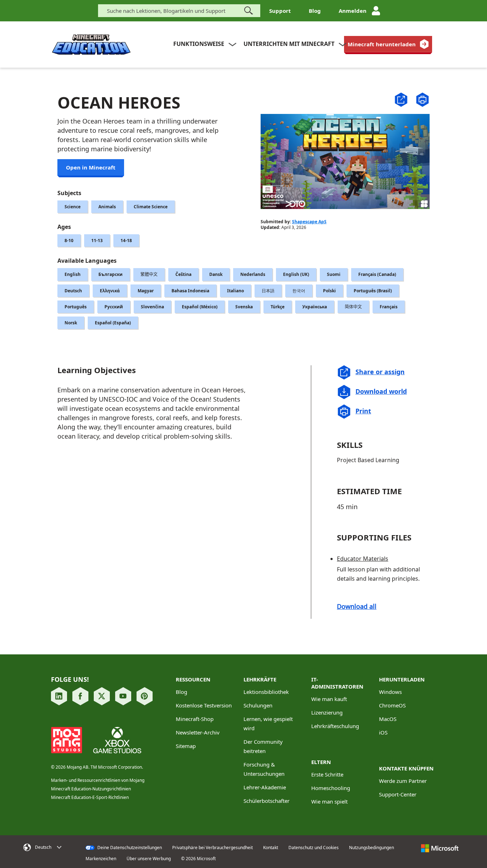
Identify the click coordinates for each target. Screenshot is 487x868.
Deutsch (73, 291)
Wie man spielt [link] (329, 801)
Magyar (146, 291)
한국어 (298, 291)
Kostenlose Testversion (204, 705)
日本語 (268, 291)
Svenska (244, 307)
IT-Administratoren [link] (337, 683)
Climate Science (151, 207)
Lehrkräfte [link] (260, 679)
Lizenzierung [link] (327, 712)
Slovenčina (152, 307)
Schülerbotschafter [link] (266, 800)
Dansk (215, 274)
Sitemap (186, 745)
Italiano (235, 291)
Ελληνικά (110, 291)
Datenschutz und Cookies (313, 848)
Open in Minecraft (91, 167)
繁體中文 (149, 274)
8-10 (69, 240)
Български (110, 274)
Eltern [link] (321, 761)
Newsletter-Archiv (198, 732)
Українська (314, 307)
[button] (401, 99)
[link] (388, 44)
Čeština (183, 274)
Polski (329, 291)
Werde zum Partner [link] (403, 780)
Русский (113, 307)
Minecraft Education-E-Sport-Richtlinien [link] (90, 797)
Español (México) (199, 307)
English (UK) (296, 274)
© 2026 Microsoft (198, 859)
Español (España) (113, 323)
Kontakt (270, 848)
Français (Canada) (377, 274)
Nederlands (252, 274)
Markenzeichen (101, 859)
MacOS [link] (387, 718)
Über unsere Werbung (149, 859)
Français (389, 307)
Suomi (333, 274)
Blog (315, 10)
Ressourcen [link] (193, 679)
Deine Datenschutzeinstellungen (129, 848)
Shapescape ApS (309, 222)
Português (76, 307)
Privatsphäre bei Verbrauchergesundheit (212, 848)
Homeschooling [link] (330, 787)
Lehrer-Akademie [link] (265, 787)
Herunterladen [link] (402, 679)
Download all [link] (356, 606)
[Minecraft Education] (91, 44)
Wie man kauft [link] (329, 698)
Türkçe (277, 307)
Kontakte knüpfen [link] (406, 768)
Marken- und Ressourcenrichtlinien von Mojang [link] (97, 780)
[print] (422, 100)
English (73, 274)
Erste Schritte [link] (327, 774)
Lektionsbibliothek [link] (266, 691)
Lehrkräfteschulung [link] (335, 726)
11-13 (97, 240)
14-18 (126, 240)
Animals (107, 207)
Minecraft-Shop (195, 718)
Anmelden (352, 10)
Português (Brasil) (373, 291)
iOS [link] (383, 732)
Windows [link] (390, 691)
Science (73, 207)
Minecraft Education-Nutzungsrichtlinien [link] (91, 789)
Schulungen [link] (258, 705)
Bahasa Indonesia (190, 291)
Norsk (71, 323)
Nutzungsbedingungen (371, 848)
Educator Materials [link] (362, 559)
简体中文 (353, 307)
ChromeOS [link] (392, 705)
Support (280, 10)
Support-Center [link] (397, 794)
